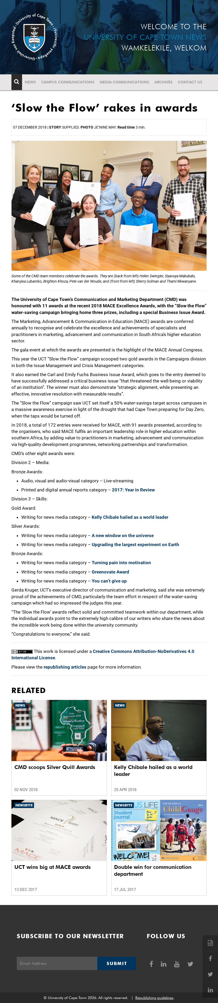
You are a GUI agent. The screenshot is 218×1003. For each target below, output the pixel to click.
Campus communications (67, 82)
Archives (163, 82)
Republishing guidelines (154, 998)
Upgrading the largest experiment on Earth (135, 544)
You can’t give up (109, 581)
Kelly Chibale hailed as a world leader (130, 517)
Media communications (124, 82)
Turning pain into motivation (121, 562)
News (30, 82)
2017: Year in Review (133, 489)
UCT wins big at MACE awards (52, 867)
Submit (117, 963)
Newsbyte (24, 805)
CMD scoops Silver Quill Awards (54, 767)
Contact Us (190, 82)
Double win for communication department (152, 870)
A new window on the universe (123, 535)
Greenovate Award (110, 572)
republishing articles (65, 667)
